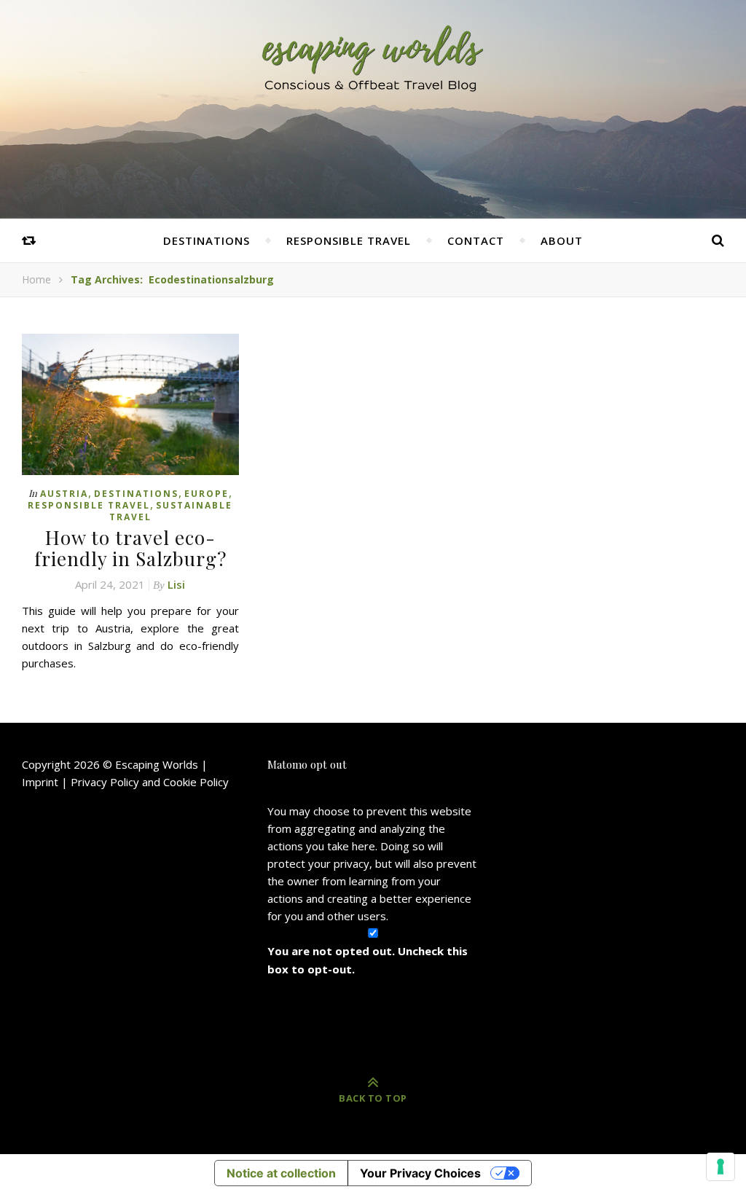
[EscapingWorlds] (373, 57)
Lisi (176, 584)
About (562, 240)
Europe (206, 493)
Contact (475, 240)
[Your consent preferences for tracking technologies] (720, 1166)
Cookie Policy (196, 782)
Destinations (206, 240)
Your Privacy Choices (420, 1173)
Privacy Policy (105, 782)
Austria (64, 493)
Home (36, 279)
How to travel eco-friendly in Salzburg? (130, 548)
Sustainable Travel (171, 511)
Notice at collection (281, 1173)
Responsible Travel (348, 240)
